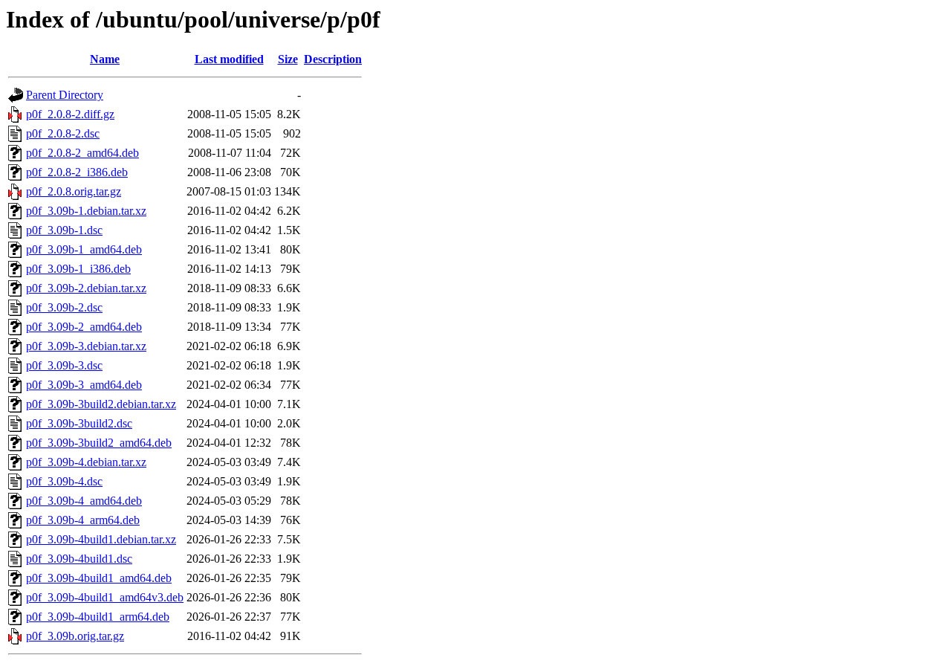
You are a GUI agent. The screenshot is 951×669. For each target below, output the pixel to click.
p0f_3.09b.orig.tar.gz (75, 636)
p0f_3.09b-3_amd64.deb (84, 384)
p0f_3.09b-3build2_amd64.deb (99, 442)
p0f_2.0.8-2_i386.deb (77, 172)
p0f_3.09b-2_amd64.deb (84, 326)
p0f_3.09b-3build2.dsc (79, 423)
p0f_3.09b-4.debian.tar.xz (86, 462)
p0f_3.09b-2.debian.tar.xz (86, 288)
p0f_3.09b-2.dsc (64, 307)
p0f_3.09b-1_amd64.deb (84, 249)
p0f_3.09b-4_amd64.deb (84, 500)
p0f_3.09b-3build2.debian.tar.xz (101, 404)
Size (288, 59)
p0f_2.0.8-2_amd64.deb (82, 152)
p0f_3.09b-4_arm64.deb (83, 520)
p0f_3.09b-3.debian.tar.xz (86, 346)
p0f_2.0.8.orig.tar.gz (73, 191)
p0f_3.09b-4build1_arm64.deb (97, 616)
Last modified (229, 59)
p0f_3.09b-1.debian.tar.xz (86, 210)
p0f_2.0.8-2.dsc (63, 133)
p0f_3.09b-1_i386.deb (78, 268)
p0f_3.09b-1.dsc (64, 230)
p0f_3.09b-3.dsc (64, 365)
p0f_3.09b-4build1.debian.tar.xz (101, 539)
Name (105, 59)
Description (333, 59)
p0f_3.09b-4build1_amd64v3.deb (105, 597)
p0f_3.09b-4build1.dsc (79, 558)
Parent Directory (64, 94)
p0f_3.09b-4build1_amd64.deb (99, 578)
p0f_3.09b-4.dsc (64, 481)
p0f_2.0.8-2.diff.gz (70, 114)
